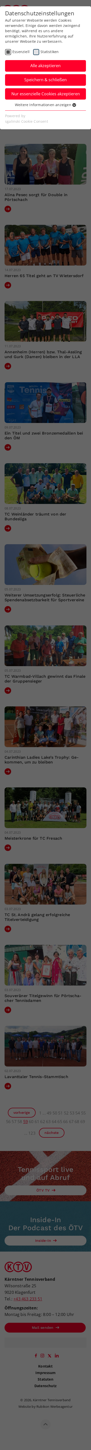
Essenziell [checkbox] (21, 51)
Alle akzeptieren (45, 65)
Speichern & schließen (45, 79)
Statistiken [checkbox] (49, 51)
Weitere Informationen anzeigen (43, 104)
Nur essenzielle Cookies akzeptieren (45, 94)
